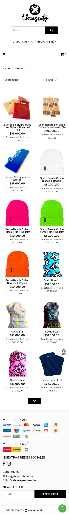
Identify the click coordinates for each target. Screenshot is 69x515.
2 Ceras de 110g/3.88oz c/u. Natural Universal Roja (17, 127)
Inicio (6, 68)
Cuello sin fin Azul (52, 380)
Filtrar (50, 79)
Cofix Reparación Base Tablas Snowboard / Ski (52, 126)
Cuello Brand (17, 380)
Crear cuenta (23, 41)
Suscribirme (50, 494)
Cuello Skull (51, 331)
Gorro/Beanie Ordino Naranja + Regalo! (17, 282)
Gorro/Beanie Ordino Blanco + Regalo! (52, 179)
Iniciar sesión (46, 41)
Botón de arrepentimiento (20, 480)
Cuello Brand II (52, 280)
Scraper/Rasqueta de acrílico (17, 178)
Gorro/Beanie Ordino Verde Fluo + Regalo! (52, 230)
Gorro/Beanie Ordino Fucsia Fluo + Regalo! (17, 230)
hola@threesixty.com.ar (19, 476)
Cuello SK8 (17, 331)
